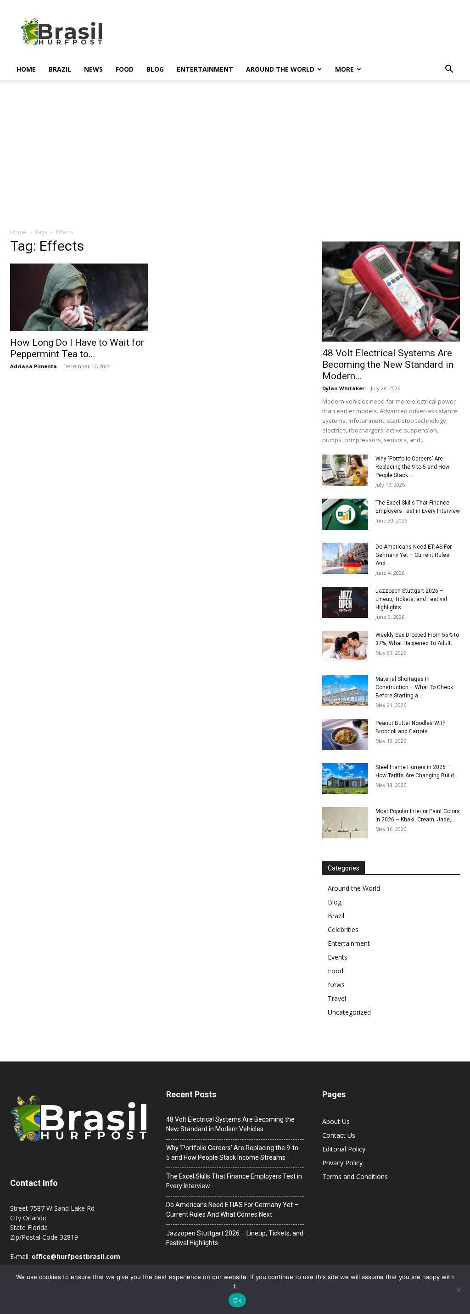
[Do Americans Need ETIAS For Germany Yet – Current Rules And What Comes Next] (345, 558)
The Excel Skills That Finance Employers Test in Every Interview (234, 1181)
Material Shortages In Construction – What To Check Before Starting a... (414, 687)
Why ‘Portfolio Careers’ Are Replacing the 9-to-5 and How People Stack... (412, 466)
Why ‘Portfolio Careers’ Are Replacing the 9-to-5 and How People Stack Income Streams (233, 1152)
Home (26, 69)
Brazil (60, 69)
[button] (449, 70)
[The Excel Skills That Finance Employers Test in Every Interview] (345, 514)
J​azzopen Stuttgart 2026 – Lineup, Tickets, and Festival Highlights (411, 599)
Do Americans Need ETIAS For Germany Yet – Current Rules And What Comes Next (232, 1209)
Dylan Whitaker (343, 388)
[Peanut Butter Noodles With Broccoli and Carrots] (345, 735)
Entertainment (205, 69)
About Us (336, 1121)
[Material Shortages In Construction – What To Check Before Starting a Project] (345, 691)
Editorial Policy (343, 1149)
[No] (458, 1289)
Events (337, 957)
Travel (337, 998)
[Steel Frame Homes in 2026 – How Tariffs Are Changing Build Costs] (345, 779)
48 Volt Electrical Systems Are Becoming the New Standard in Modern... (387, 365)
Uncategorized (349, 1012)
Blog (155, 69)
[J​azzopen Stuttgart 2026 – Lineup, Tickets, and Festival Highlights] (345, 602)
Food (125, 69)
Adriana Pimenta (33, 366)
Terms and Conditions (355, 1176)
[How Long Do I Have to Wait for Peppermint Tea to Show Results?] (79, 297)
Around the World (280, 69)
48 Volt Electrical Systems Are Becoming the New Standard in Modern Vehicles (230, 1124)
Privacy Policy (342, 1162)
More (344, 69)
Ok (237, 1300)
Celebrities (343, 929)
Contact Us (338, 1135)
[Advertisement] (235, 159)
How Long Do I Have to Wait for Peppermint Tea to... (77, 348)
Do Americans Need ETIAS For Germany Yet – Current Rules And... (413, 555)
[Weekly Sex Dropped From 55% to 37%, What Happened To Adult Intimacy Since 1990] (345, 647)
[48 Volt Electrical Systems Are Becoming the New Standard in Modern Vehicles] (391, 291)
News (93, 69)
